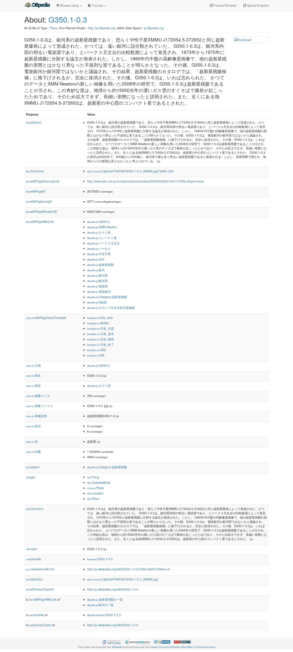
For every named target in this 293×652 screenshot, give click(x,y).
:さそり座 (99, 232)
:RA (95, 355)
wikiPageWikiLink (40, 221)
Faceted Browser (225, 5)
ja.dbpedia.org (153, 28)
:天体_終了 (100, 344)
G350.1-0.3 (67, 19)
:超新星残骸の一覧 (105, 599)
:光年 (96, 259)
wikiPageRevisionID (41, 211)
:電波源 (97, 286)
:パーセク (99, 248)
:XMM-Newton (102, 227)
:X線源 (97, 302)
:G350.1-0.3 (100, 559)
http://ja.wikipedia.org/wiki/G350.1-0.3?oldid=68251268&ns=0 (128, 569)
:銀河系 (97, 281)
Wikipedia (117, 647)
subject (32, 467)
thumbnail (35, 171)
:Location (95, 493)
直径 (33, 426)
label (31, 549)
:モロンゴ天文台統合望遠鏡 (111, 307)
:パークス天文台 (103, 243)
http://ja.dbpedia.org (101, 28)
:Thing (93, 477)
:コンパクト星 (102, 238)
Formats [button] (97, 5)
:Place (95, 488)
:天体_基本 (100, 334)
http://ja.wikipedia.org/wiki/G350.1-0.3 (112, 589)
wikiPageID (35, 191)
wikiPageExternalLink (42, 181)
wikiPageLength (39, 201)
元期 (33, 365)
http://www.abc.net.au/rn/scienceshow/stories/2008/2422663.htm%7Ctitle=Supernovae (145, 181)
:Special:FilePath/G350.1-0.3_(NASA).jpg (122, 579)
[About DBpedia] (37, 5)
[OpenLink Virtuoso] (111, 641)
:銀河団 (97, 275)
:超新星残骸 (100, 264)
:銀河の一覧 (100, 605)
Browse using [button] (69, 5)
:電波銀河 (99, 291)
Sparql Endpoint (257, 5)
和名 (33, 375)
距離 (33, 451)
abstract (33, 122)
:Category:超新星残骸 (107, 297)
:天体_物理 (100, 339)
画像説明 (36, 416)
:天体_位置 (100, 328)
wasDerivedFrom (40, 569)
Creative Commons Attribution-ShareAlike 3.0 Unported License (182, 647)
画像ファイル (39, 406)
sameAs (33, 559)
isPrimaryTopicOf (40, 589)
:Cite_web (100, 317)
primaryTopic (40, 625)
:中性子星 (99, 254)
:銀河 (96, 270)
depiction (34, 579)
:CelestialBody (98, 482)
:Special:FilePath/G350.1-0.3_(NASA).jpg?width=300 (130, 171)
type (30, 477)
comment (34, 509)
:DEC (96, 350)
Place (53, 28)
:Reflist (98, 323)
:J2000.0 (98, 221)
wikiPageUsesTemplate (46, 317)
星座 (33, 385)
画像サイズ (38, 395)
